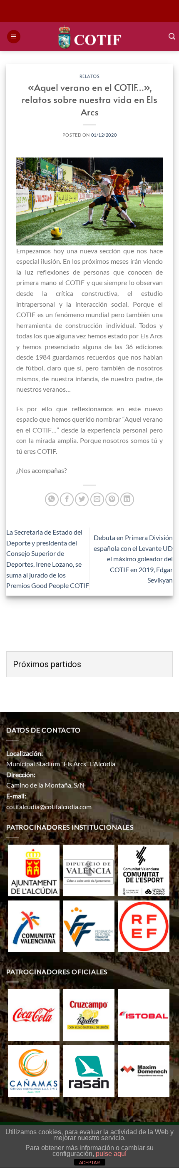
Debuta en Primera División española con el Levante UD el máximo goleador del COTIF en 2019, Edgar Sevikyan (133, 558)
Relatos (90, 76)
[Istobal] (143, 1014)
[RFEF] (143, 925)
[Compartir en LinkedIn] (127, 499)
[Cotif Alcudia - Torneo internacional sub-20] (89, 36)
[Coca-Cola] (34, 1014)
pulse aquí (111, 1153)
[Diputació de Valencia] (88, 869)
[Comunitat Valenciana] (34, 925)
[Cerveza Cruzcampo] (88, 1014)
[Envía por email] (97, 499)
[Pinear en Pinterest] (112, 499)
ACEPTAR (89, 1162)
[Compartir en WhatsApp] (52, 499)
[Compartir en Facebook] (67, 499)
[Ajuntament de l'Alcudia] (34, 869)
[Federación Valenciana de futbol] (88, 925)
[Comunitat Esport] (143, 869)
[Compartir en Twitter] (82, 499)
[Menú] (13, 37)
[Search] (172, 36)
